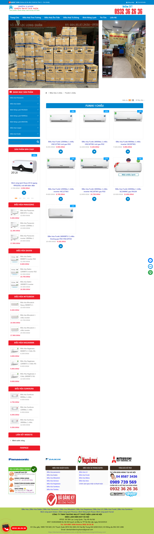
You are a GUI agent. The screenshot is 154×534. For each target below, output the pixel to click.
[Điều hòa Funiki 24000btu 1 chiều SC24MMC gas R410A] (128, 167)
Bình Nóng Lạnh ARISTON (19, 122)
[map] (150, 272)
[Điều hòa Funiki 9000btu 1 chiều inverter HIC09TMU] (128, 116)
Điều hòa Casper (15, 128)
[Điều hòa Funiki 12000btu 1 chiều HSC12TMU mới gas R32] (61, 119)
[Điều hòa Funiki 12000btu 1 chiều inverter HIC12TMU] (61, 164)
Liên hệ (113, 18)
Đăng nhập (130, 2)
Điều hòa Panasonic (17, 98)
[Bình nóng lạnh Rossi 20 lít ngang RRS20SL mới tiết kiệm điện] (24, 167)
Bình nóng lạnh (89, 18)
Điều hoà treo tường (32, 18)
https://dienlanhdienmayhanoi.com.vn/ (62, 532)
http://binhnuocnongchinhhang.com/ (92, 532)
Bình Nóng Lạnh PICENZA (19, 110)
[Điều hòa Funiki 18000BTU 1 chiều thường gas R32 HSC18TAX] (61, 213)
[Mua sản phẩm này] (24, 192)
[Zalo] (150, 266)
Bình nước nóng (18, 440)
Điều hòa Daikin (15, 104)
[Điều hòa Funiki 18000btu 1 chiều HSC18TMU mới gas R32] (94, 119)
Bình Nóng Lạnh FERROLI (19, 116)
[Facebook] (150, 260)
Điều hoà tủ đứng (71, 18)
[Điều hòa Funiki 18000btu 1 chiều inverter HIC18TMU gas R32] (94, 164)
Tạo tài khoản (141, 2)
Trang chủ (14, 18)
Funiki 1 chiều (70, 93)
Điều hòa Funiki (15, 134)
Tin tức (103, 18)
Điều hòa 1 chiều (56, 93)
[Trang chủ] (46, 93)
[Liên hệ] (6, 526)
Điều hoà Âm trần (52, 18)
